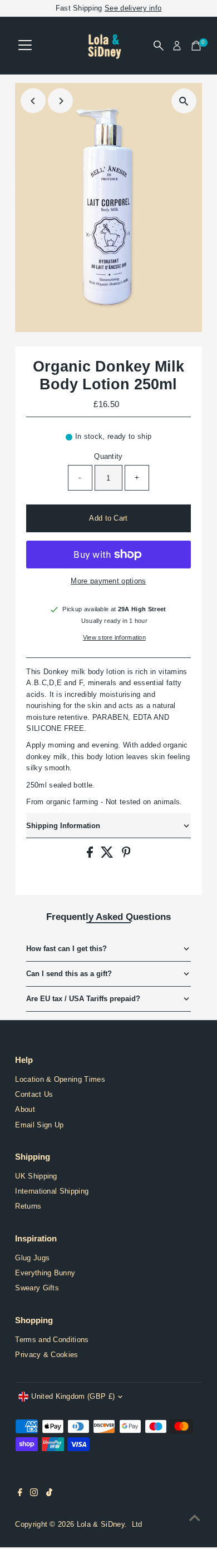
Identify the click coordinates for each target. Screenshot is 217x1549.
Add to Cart (108, 518)
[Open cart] (196, 46)
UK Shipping (36, 1176)
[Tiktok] (49, 1494)
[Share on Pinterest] (126, 855)
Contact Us (34, 1094)
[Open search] (159, 46)
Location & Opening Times (60, 1079)
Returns (28, 1206)
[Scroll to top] (195, 1518)
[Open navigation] (25, 46)
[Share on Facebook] (91, 855)
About (25, 1109)
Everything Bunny (45, 1273)
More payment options (108, 581)
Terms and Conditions (51, 1339)
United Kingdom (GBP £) (73, 1396)
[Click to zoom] (183, 100)
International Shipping (51, 1191)
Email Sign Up (39, 1125)
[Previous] (33, 100)
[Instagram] (34, 1494)
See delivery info (133, 8)
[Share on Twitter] (108, 855)
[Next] (60, 100)
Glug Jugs (32, 1258)
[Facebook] (20, 1494)
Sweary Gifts (37, 1288)
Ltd (137, 1524)
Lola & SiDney (101, 1524)
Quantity (108, 456)
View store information (114, 638)
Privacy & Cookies (46, 1354)
